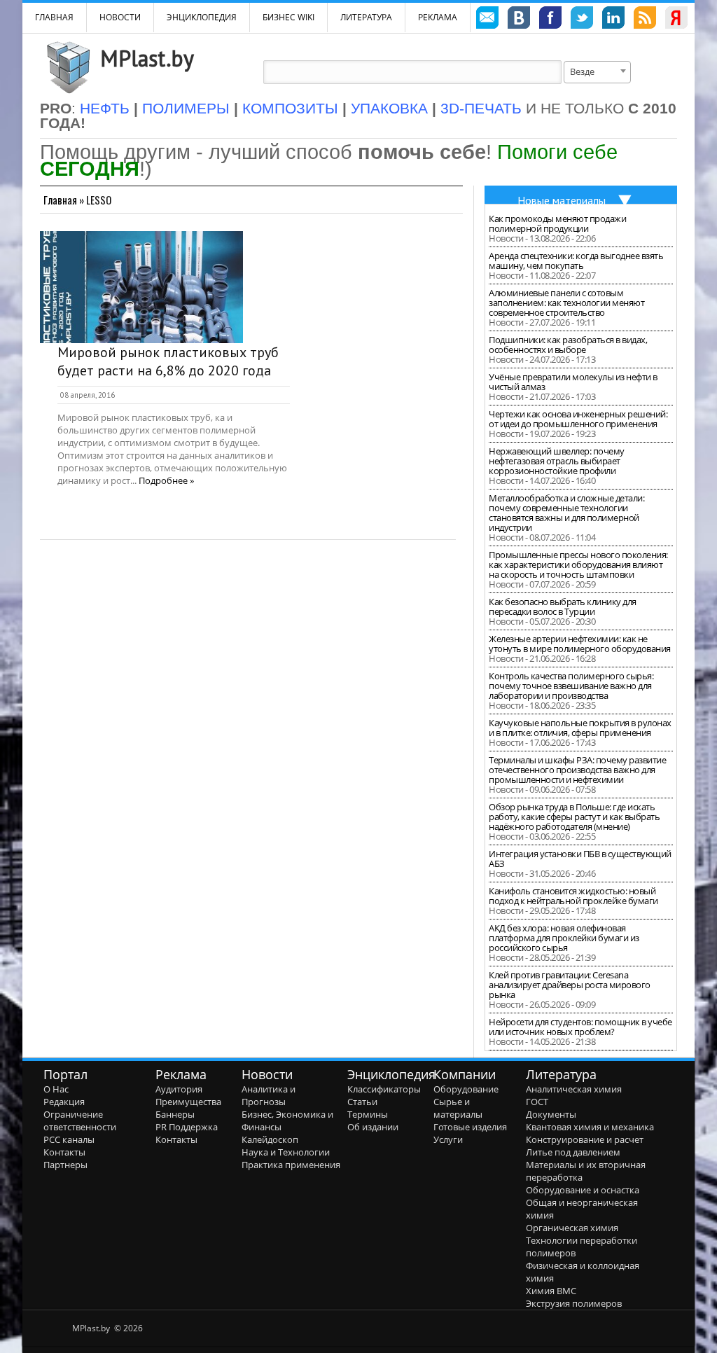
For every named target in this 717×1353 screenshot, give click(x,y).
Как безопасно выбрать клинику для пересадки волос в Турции (562, 606)
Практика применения (291, 1164)
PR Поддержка (186, 1126)
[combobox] (597, 72)
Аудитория (178, 1089)
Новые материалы (561, 200)
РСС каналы (69, 1139)
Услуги (448, 1139)
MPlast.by (147, 58)
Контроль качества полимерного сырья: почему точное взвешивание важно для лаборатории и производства (571, 685)
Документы (551, 1114)
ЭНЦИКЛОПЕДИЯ (202, 17)
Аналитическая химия (574, 1089)
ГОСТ (537, 1101)
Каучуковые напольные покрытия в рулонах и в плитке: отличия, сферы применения (580, 727)
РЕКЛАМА (437, 17)
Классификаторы (384, 1089)
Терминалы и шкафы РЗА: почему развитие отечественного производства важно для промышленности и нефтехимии (577, 770)
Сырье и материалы (457, 1107)
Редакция (64, 1101)
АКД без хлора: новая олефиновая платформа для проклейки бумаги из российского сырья (564, 938)
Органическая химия (572, 1227)
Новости (120, 17)
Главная (60, 199)
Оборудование (466, 1089)
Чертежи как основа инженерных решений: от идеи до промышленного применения (578, 419)
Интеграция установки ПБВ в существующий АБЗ (580, 858)
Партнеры (65, 1164)
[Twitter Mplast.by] (582, 19)
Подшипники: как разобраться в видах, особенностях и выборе (568, 344)
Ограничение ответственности (79, 1120)
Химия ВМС (551, 1290)
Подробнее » (166, 480)
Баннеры (175, 1114)
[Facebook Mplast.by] (550, 19)
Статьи (362, 1101)
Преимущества (188, 1101)
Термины (367, 1114)
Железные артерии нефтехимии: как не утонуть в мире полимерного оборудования (580, 643)
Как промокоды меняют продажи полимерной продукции (557, 223)
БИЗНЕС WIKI (288, 17)
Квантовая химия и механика (590, 1126)
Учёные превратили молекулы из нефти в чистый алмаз (573, 381)
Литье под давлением (573, 1152)
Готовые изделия (470, 1126)
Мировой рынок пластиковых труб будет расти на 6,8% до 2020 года (168, 361)
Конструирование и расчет (584, 1139)
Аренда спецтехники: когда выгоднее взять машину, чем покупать (576, 260)
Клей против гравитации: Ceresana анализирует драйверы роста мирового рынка (569, 985)
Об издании (372, 1126)
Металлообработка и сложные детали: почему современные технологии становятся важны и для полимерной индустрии (566, 513)
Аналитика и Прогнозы (268, 1095)
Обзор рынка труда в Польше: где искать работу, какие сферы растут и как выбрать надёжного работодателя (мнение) (574, 816)
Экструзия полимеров (574, 1303)
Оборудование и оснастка (582, 1190)
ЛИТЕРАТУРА (366, 17)
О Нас (56, 1089)
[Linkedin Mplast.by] (613, 19)
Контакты (64, 1152)
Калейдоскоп (270, 1139)
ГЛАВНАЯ (54, 17)
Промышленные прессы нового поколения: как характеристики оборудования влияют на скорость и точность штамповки (578, 564)
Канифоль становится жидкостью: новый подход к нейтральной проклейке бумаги (573, 895)
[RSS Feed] (645, 19)
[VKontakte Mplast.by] (519, 19)
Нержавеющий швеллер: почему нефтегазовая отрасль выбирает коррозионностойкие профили (557, 461)
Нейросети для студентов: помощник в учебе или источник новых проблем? (580, 1026)
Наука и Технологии (286, 1152)
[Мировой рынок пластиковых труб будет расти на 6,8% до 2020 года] (141, 287)
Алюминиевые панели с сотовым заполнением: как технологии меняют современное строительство (566, 302)
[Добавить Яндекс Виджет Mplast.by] (676, 19)
